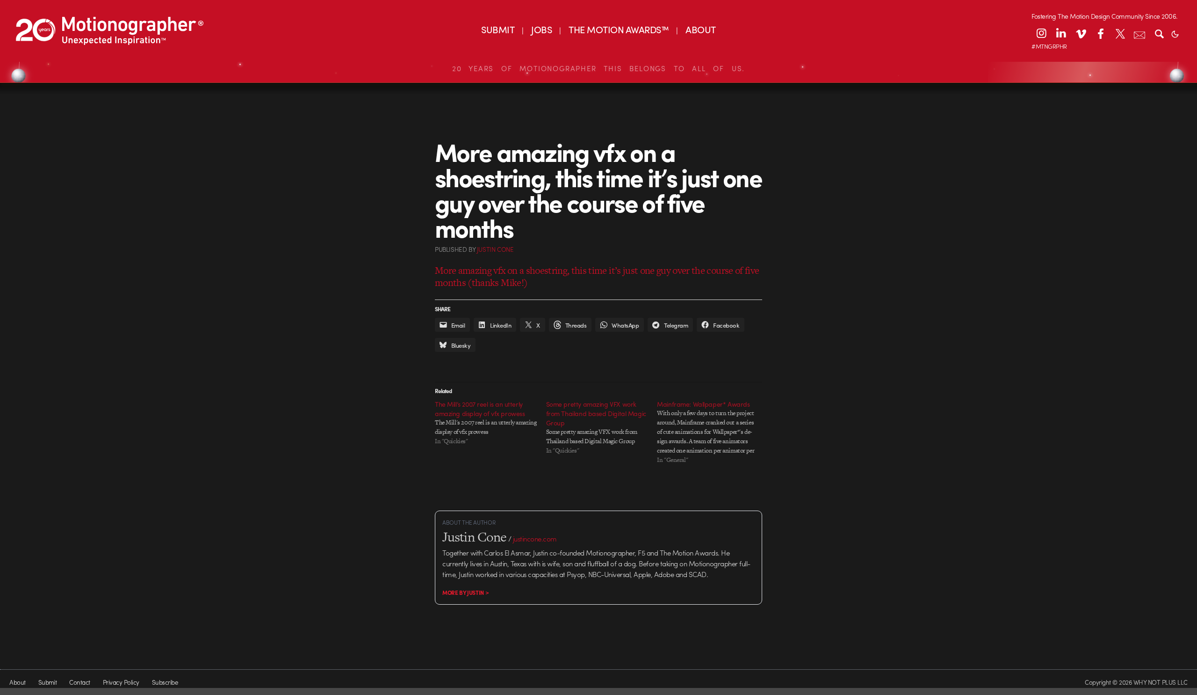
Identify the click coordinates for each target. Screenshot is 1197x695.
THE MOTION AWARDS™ (619, 29)
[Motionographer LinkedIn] (1061, 33)
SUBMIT (497, 29)
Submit (47, 682)
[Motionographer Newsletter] (1139, 33)
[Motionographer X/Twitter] (1119, 33)
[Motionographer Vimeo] (1080, 33)
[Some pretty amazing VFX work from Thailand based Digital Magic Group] (601, 427)
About (17, 682)
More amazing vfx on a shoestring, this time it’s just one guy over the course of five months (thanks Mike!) (597, 276)
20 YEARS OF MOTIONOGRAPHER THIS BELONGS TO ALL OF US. (598, 68)
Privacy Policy (121, 682)
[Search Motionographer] (1159, 33)
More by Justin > (465, 592)
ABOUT (700, 29)
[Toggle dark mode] (1175, 33)
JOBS (541, 29)
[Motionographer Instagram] (1041, 33)
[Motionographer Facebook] (1100, 33)
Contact (79, 682)
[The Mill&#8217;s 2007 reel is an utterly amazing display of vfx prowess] (490, 422)
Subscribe (165, 682)
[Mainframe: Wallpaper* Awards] (712, 432)
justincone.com (535, 539)
